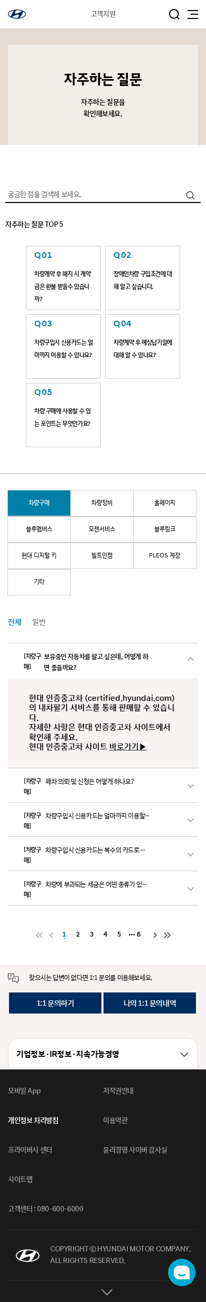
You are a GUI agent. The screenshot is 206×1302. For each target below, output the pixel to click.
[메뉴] (193, 14)
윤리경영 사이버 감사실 (135, 1150)
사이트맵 (20, 1179)
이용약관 (115, 1120)
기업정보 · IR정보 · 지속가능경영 (67, 1054)
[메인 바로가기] (17, 14)
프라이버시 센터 (30, 1150)
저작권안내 (118, 1091)
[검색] (190, 195)
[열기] (103, 1291)
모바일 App (24, 1091)
